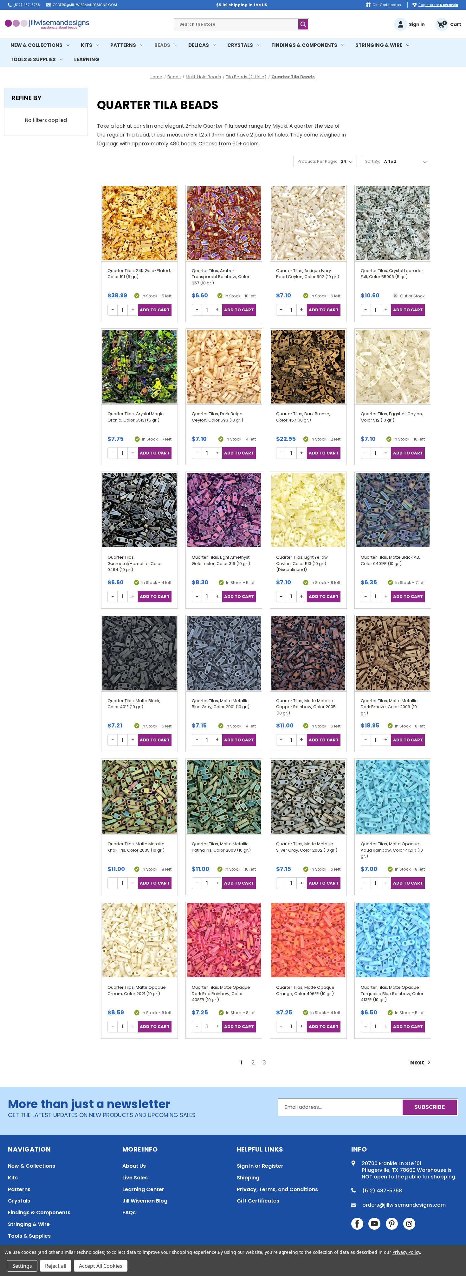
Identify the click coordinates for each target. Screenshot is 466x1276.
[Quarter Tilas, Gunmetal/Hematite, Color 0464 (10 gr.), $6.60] (139, 510)
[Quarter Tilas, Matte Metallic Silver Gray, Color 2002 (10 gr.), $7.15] (308, 797)
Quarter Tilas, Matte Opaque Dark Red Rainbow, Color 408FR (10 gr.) (221, 993)
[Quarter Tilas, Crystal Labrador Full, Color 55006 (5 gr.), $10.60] (393, 223)
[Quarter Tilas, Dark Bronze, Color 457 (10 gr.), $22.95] (308, 367)
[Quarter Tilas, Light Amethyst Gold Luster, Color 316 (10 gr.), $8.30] (224, 510)
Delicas (198, 45)
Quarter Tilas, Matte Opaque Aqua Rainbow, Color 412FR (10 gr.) (392, 850)
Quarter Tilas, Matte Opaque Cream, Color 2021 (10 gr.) (136, 990)
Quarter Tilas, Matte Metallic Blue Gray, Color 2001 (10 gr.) (220, 704)
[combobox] (241, 24)
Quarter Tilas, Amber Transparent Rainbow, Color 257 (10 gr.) (220, 277)
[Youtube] (374, 1224)
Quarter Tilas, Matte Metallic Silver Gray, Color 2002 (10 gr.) (306, 847)
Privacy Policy (406, 1252)
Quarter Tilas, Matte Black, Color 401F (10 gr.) (133, 704)
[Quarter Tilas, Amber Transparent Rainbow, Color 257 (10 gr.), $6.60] (224, 223)
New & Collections (36, 45)
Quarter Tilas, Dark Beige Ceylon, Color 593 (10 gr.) (217, 417)
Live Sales (135, 1177)
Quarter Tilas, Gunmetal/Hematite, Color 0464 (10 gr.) (134, 563)
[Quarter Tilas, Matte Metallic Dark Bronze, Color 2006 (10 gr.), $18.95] (393, 653)
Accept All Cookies (100, 1265)
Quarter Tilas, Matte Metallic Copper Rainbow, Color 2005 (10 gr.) (306, 707)
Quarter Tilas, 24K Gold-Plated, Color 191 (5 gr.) (139, 274)
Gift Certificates (386, 4)
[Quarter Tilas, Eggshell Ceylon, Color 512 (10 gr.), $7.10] (393, 367)
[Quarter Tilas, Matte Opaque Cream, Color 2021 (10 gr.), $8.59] (139, 940)
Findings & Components (304, 45)
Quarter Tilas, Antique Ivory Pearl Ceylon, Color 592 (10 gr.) (307, 274)
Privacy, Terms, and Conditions (277, 1189)
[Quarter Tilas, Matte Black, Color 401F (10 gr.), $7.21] (139, 653)
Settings (22, 1265)
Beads (162, 45)
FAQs (129, 1212)
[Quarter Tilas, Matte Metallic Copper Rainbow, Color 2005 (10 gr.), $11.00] (308, 653)
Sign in (417, 24)
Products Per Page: (317, 161)
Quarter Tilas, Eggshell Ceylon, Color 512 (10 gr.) (392, 417)
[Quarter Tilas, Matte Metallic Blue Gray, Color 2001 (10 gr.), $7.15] (224, 653)
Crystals (240, 45)
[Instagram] (409, 1224)
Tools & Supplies (33, 59)
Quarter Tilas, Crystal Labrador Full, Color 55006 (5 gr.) (392, 274)
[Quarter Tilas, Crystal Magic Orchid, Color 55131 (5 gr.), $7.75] (139, 367)
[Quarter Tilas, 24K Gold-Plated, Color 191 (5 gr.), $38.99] (139, 223)
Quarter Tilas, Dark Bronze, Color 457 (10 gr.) (303, 417)
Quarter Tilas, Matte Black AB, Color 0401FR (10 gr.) (390, 560)
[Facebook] (357, 1224)
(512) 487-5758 (26, 4)
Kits (86, 45)
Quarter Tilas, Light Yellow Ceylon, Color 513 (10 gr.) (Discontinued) (302, 563)
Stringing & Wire (378, 45)
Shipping (248, 1177)
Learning (86, 59)
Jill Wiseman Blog (144, 1200)
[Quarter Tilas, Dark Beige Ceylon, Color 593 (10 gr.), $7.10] (224, 367)
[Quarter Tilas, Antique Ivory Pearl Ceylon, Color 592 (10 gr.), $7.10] (308, 223)
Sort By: (372, 161)
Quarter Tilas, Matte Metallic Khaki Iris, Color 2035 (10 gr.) (136, 847)
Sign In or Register (260, 1166)
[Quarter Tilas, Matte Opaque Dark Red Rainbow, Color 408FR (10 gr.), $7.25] (224, 940)
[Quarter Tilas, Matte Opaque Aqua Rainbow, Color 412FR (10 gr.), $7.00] (393, 797)
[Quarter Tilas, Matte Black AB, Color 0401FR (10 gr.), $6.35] (393, 510)
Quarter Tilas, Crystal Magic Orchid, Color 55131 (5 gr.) (135, 417)
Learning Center (143, 1189)
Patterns (123, 45)
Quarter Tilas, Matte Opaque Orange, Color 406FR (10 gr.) (305, 990)
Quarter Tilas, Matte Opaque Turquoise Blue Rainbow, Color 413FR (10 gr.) (392, 993)
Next (417, 1062)
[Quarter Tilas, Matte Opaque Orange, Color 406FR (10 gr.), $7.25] (308, 940)
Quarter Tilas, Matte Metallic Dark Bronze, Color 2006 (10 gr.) (389, 707)
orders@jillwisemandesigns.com (85, 4)
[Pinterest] (392, 1224)
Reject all (55, 1265)
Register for (438, 4)
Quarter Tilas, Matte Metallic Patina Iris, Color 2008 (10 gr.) (221, 847)
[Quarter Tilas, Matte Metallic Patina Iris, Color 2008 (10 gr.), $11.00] (224, 797)
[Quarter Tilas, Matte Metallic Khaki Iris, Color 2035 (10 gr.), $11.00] (139, 797)
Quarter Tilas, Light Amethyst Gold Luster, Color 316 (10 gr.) (221, 560)
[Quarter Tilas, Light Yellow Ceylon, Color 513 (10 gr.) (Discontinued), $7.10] (308, 510)
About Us (134, 1166)
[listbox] (406, 161)
